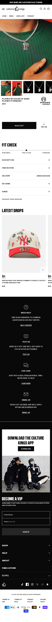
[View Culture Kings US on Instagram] (32, 584)
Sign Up (26, 532)
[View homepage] (15, 8)
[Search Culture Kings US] (40, 8)
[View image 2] (17, 88)
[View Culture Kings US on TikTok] (22, 584)
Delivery (26, 176)
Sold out (19, 125)
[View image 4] (39, 87)
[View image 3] (28, 87)
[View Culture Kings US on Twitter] (37, 584)
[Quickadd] (43, 270)
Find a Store (9, 567)
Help (4, 552)
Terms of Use (6, 600)
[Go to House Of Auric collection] (43, 99)
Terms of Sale (18, 600)
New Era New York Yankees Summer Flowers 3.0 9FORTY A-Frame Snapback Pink (24, 282)
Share (5, 191)
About (5, 560)
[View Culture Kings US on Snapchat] (47, 584)
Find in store (8, 168)
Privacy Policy (30, 600)
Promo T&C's (43, 600)
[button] (48, 8)
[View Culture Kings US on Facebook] (27, 584)
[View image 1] (6, 88)
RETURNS (6, 183)
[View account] (44, 8)
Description (8, 160)
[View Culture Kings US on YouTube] (42, 584)
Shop (5, 545)
